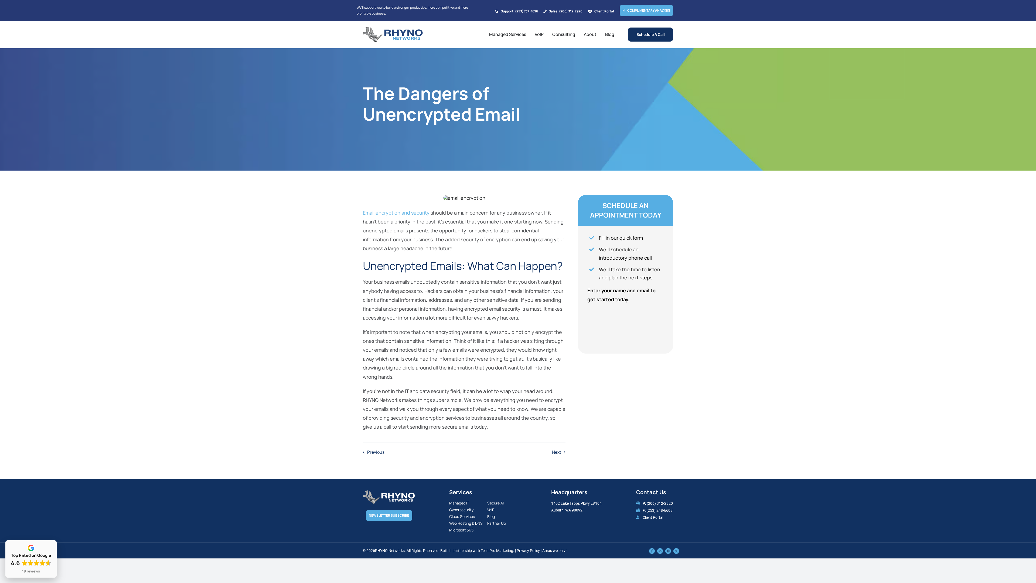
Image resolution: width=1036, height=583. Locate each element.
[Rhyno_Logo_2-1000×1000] (393, 29)
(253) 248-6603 (659, 510)
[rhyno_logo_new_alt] (389, 493)
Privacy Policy (528, 550)
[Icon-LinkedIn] (660, 550)
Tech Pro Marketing (497, 550)
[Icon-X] (676, 550)
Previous (375, 452)
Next (556, 452)
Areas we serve (554, 550)
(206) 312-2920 (660, 503)
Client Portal (653, 517)
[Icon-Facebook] (652, 550)
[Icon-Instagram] (668, 550)
